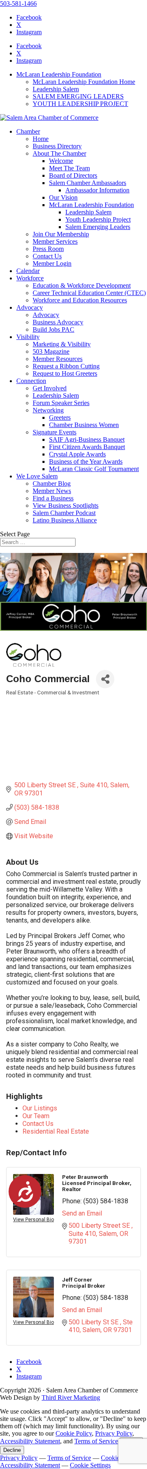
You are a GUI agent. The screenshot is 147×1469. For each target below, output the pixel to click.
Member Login (52, 263)
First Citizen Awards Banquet (87, 446)
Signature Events (54, 432)
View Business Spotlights (65, 505)
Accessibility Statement (30, 1441)
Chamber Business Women (84, 424)
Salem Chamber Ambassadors (87, 182)
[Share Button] (105, 679)
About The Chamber (59, 153)
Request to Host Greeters (65, 373)
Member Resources (57, 358)
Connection (31, 380)
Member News (52, 490)
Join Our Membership (61, 234)
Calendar (28, 270)
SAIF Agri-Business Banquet (87, 439)
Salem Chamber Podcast (64, 512)
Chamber (28, 131)
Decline (12, 1450)
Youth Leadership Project (98, 219)
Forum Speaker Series (61, 402)
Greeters (60, 417)
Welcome (61, 160)
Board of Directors (73, 175)
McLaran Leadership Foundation (58, 74)
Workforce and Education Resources (80, 300)
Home (41, 138)
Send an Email (82, 1213)
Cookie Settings (90, 1465)
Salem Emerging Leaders (97, 226)
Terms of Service (96, 1441)
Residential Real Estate (55, 1131)
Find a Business (53, 498)
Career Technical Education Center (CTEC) (89, 292)
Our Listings (39, 1108)
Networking (48, 410)
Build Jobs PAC (53, 329)
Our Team (35, 1116)
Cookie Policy (74, 1433)
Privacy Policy (113, 1433)
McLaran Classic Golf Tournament (94, 468)
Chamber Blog (52, 483)
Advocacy (29, 307)
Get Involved (50, 388)
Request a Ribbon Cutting (66, 366)
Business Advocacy (58, 322)
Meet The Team (69, 168)
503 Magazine (51, 351)
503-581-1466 (18, 3)
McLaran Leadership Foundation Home (84, 81)
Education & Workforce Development (82, 285)
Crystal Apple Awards (77, 454)
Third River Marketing (71, 1397)
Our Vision (63, 197)
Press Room (48, 248)
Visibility (28, 336)
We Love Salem (37, 476)
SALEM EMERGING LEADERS (78, 96)
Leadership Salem (56, 89)
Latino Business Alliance (65, 520)
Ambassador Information (97, 190)
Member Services (55, 241)
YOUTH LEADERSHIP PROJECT (80, 103)
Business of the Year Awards (85, 461)
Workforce (30, 278)
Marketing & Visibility (62, 344)
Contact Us (47, 256)
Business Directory (57, 146)
